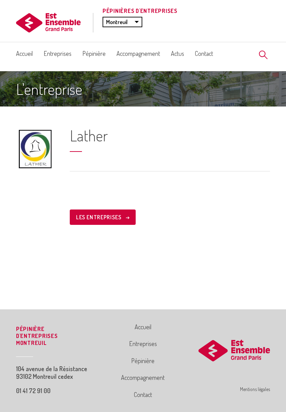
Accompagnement (138, 53)
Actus (177, 53)
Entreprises (58, 53)
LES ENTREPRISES (99, 217)
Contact (204, 53)
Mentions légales (255, 389)
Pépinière (94, 53)
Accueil (24, 53)
